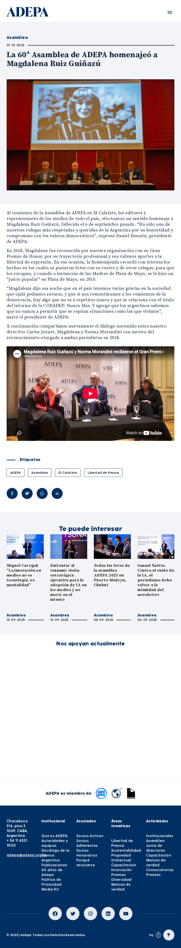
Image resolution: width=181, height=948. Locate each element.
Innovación (121, 869)
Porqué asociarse (85, 863)
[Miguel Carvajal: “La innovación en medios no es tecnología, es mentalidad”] (25, 546)
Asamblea (39, 472)
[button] (170, 12)
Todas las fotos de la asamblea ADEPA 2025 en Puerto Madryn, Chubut (112, 575)
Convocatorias (160, 869)
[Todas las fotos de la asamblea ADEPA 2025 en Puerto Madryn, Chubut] (112, 546)
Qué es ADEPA (54, 835)
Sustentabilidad (126, 850)
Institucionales (159, 835)
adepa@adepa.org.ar (27, 855)
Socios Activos (89, 835)
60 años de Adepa (51, 872)
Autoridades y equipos (54, 843)
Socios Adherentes (87, 843)
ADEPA (15, 472)
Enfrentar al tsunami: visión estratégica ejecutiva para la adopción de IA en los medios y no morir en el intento (68, 582)
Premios (118, 874)
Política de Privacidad (51, 882)
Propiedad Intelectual (121, 858)
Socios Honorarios (86, 853)
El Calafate (67, 472)
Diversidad (121, 879)
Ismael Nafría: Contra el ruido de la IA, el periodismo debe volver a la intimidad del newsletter (156, 580)
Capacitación (123, 865)
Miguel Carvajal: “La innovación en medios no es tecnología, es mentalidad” (24, 575)
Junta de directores (155, 848)
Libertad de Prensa (103, 472)
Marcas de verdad (121, 887)
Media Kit (50, 889)
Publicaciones (54, 865)
